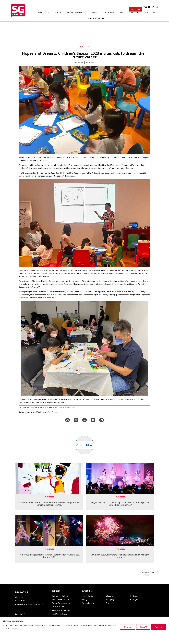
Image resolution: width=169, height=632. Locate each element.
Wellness (136, 12)
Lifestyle (94, 12)
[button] (135, 9)
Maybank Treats (96, 18)
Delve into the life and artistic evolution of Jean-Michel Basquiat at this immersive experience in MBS (49, 503)
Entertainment (75, 12)
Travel (122, 12)
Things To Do (43, 12)
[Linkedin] (101, 420)
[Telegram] (93, 420)
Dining (58, 12)
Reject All (143, 627)
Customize (128, 627)
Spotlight (151, 12)
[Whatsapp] (84, 420)
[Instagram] (153, 7)
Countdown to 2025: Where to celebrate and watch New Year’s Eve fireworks (120, 555)
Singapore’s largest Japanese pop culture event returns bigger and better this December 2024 (120, 503)
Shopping (108, 12)
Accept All (158, 627)
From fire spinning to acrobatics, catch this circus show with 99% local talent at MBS (48, 555)
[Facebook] (149, 7)
